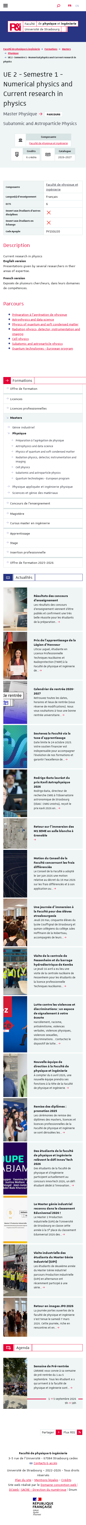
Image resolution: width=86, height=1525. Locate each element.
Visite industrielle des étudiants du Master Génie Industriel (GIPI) (53, 1257)
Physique (13, 53)
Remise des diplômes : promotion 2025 (50, 1109)
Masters (66, 49)
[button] (58, 5)
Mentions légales (46, 1480)
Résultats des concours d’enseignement (51, 598)
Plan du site (23, 1480)
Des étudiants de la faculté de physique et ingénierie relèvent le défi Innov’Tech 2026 (53, 1157)
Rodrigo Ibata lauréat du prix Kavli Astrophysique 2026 (52, 782)
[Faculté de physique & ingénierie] (15, 26)
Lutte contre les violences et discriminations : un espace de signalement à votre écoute (54, 1011)
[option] (43, 609)
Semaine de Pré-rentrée (51, 1366)
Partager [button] (48, 1432)
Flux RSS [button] (69, 1432)
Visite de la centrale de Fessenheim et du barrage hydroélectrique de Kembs (53, 960)
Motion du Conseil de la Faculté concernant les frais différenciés (54, 862)
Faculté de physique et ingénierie (48, 143)
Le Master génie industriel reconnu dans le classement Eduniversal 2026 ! (54, 1208)
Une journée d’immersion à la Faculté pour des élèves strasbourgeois (54, 911)
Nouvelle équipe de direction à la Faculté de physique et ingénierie (51, 1066)
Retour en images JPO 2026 (53, 1306)
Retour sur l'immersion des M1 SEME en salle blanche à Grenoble (54, 831)
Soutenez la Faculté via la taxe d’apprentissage (52, 736)
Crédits (66, 1480)
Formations (51, 49)
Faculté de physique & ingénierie (21, 49)
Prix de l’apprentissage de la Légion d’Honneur (55, 642)
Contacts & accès (45, 1463)
